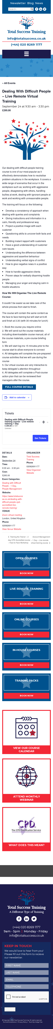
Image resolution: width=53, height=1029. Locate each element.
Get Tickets (40, 438)
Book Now (26, 573)
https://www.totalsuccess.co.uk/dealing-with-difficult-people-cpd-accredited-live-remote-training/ (12, 502)
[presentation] (26, 997)
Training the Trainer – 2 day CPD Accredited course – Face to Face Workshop (19, 539)
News (39, 3)
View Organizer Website (33, 471)
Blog (30, 3)
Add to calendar (17, 397)
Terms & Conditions (9, 1022)
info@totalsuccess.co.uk (26, 38)
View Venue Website (11, 529)
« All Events (8, 83)
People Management (12, 488)
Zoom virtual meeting (12, 514)
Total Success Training (32, 458)
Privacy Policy (22, 1022)
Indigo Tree (38, 1022)
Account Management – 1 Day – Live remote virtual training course (40, 539)
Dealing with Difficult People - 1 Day (11, 484)
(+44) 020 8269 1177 (26, 44)
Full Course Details (19, 387)
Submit (10, 1009)
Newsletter (18, 3)
